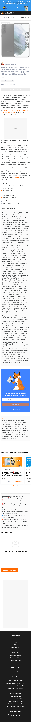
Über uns (15, 639)
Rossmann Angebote (15, 696)
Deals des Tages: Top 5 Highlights (15, 680)
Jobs (15, 642)
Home (2, 17)
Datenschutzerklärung (15, 409)
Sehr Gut (16, 177)
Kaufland (12, 84)
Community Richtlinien (15, 660)
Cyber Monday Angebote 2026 (15, 704)
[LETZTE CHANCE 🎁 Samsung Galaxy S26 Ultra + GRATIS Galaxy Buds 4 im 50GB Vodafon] (12, 462)
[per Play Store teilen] (16, 715)
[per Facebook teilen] (8, 715)
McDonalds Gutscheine (15, 691)
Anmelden (15, 404)
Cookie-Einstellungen (15, 663)
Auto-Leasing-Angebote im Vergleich (15, 685)
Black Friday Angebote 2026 (15, 698)
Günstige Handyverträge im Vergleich (15, 683)
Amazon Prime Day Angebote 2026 (15, 706)
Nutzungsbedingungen (15, 655)
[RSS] (19, 715)
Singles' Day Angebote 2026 (15, 701)
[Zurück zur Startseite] (7, 13)
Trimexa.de (15, 671)
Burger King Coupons (15, 693)
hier (20, 173)
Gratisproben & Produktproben (15, 688)
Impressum (15, 650)
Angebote (8, 17)
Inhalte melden (15, 652)
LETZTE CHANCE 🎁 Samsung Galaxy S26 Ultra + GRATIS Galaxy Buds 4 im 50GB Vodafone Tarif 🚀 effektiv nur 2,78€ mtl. (12, 474)
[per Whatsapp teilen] (11, 715)
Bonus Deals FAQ (15, 647)
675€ (13, 114)
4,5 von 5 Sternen (13, 170)
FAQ (15, 645)
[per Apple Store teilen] (13, 715)
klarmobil (4, 478)
